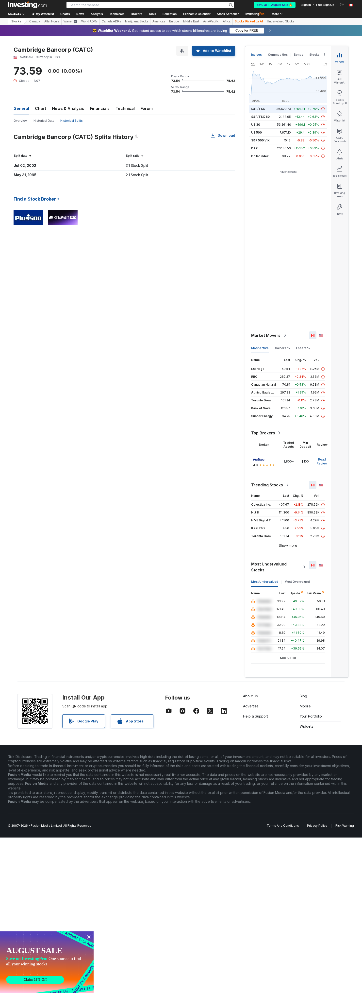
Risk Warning (344, 825)
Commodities (278, 54)
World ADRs (89, 21)
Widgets (306, 726)
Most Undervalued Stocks (269, 567)
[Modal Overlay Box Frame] (47, 962)
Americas (158, 21)
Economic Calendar (197, 14)
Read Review (322, 461)
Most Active (260, 348)
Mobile (305, 706)
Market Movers (265, 335)
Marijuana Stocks (136, 21)
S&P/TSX (258, 109)
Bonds (298, 54)
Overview (21, 120)
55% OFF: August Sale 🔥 (275, 5)
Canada (34, 21)
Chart (40, 108)
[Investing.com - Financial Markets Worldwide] (27, 4)
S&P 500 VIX (260, 140)
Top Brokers (263, 432)
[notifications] (342, 4)
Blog (303, 696)
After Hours (51, 21)
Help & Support (255, 716)
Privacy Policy (317, 825)
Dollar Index (260, 156)
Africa (226, 21)
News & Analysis (68, 108)
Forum (147, 108)
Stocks (16, 21)
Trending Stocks (267, 484)
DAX (254, 148)
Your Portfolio (311, 716)
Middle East (191, 21)
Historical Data (43, 120)
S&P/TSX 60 (260, 117)
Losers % (303, 348)
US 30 (255, 124)
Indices (256, 54)
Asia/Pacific (211, 21)
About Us (250, 696)
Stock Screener (228, 14)
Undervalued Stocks (280, 21)
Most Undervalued (264, 581)
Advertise (251, 706)
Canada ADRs (111, 21)
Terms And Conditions (283, 825)
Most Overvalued (297, 581)
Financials (100, 108)
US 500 (256, 132)
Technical (125, 108)
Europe (174, 21)
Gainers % (282, 348)
